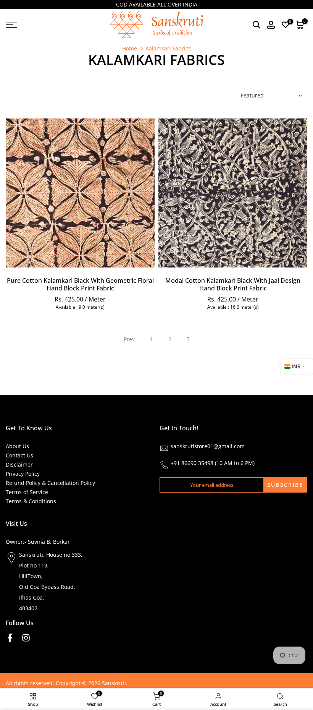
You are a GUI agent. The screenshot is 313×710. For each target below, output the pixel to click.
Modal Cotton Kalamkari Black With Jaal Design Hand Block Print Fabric (232, 284)
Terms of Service (27, 492)
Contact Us (19, 455)
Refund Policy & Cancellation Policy (50, 482)
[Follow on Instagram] (26, 637)
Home (129, 48)
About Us (17, 446)
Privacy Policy (23, 473)
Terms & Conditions (31, 501)
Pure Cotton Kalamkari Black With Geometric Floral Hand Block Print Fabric (80, 284)
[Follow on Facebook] (10, 637)
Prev (129, 339)
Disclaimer (19, 464)
